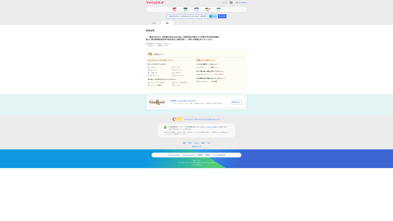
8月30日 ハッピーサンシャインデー (183, 100)
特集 (184, 143)
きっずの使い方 (243, 2)
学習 (190, 143)
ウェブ (154, 23)
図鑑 (203, 143)
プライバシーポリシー (174, 155)
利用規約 (200, 155)
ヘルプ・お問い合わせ (219, 155)
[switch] (222, 2)
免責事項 (207, 155)
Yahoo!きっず (196, 146)
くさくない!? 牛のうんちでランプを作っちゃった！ (202, 119)
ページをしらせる (211, 127)
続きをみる (236, 102)
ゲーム (196, 143)
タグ (208, 143)
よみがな (224, 2)
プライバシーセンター (189, 155)
